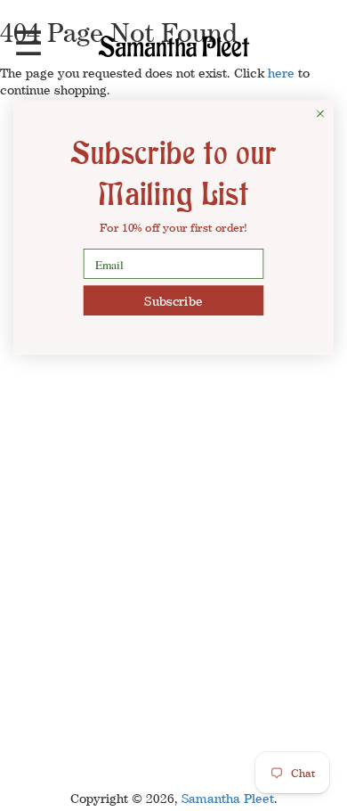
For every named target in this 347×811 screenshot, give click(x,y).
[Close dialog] (320, 114)
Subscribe (173, 299)
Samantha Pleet (228, 798)
